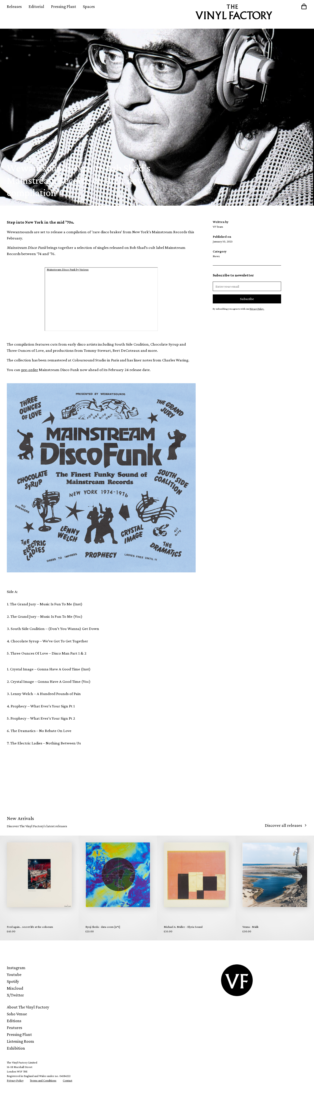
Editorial (36, 6)
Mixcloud (15, 988)
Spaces (89, 6)
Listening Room (20, 1041)
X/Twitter (15, 995)
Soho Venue (17, 1013)
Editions (14, 1020)
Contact (67, 1080)
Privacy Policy (15, 1080)
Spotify (13, 981)
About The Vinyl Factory (28, 1007)
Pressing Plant (63, 6)
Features (14, 1027)
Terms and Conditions (43, 1080)
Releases (14, 6)
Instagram (16, 967)
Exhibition (16, 1048)
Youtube (14, 974)
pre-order (29, 369)
